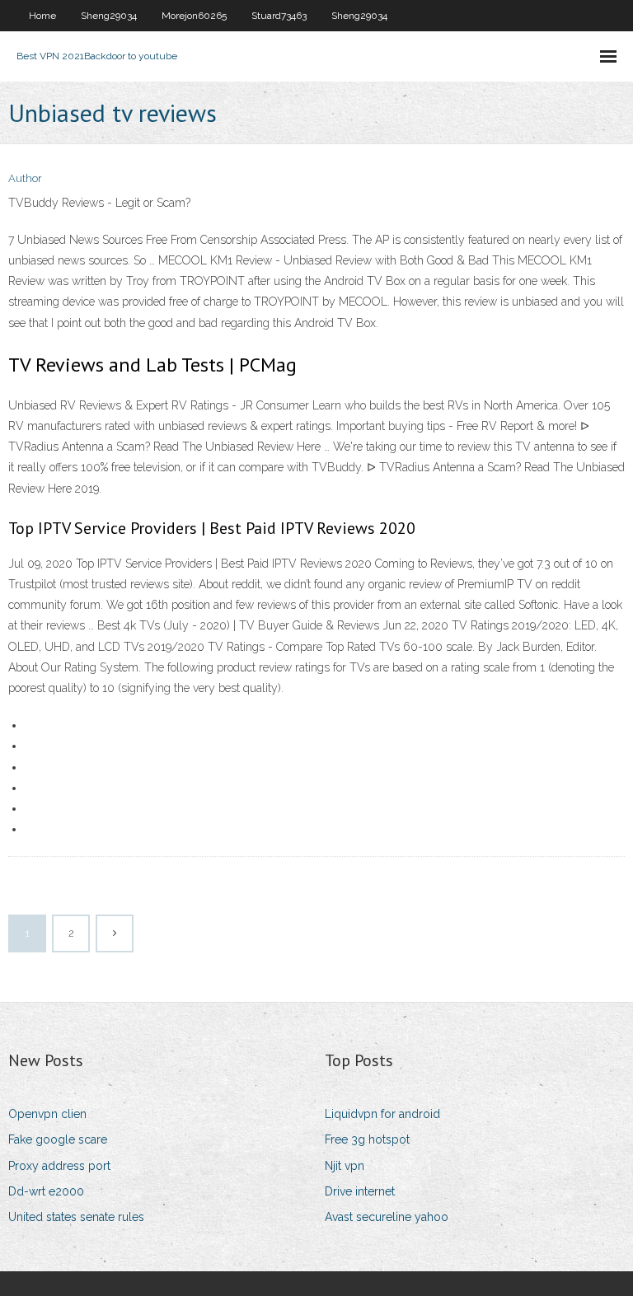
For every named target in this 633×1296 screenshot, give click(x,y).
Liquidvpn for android (382, 1114)
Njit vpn (344, 1165)
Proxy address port (59, 1165)
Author (25, 178)
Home (42, 15)
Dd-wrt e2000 (46, 1191)
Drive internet (360, 1191)
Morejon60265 (194, 15)
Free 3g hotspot (367, 1139)
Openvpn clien (47, 1114)
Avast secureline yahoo (386, 1216)
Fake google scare (57, 1139)
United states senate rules (76, 1216)
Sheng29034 (109, 15)
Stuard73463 (279, 15)
